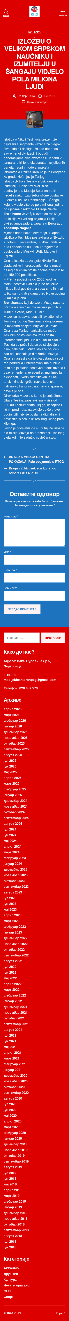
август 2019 (13, 1167)
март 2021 (12, 1058)
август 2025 (13, 754)
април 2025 (12, 777)
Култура (34, 31)
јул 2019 (10, 1172)
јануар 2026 (13, 726)
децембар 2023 (15, 869)
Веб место (10, 588)
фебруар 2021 (15, 1064)
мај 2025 (10, 772)
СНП (7, 1290)
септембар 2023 (16, 886)
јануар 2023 (13, 932)
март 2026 (12, 714)
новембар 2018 (16, 1218)
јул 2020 (10, 1104)
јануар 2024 (13, 863)
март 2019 (12, 1195)
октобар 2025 (14, 743)
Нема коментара (37, 102)
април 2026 (12, 709)
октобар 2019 (14, 1155)
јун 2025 (10, 766)
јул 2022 (10, 966)
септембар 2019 (16, 1161)
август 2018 (13, 1235)
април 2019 (12, 1189)
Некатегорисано (16, 1285)
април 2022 (12, 983)
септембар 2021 (16, 1023)
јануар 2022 (13, 1001)
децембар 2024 (15, 800)
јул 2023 (10, 898)
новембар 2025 (16, 737)
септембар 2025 (16, 749)
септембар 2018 (16, 1230)
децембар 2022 (15, 938)
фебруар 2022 (15, 995)
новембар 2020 (16, 1081)
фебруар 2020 (15, 1132)
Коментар (11, 516)
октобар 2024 (14, 812)
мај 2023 (10, 909)
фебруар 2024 (15, 857)
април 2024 (12, 846)
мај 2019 (10, 1184)
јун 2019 (10, 1178)
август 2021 (13, 1029)
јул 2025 (10, 760)
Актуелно (11, 1268)
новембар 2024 (16, 806)
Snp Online (28, 96)
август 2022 (13, 960)
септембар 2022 (16, 955)
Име (7, 552)
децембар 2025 (15, 731)
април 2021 (12, 1052)
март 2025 (12, 783)
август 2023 (13, 892)
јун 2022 (10, 972)
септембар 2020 (16, 1092)
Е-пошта (10, 570)
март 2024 (12, 852)
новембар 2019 (16, 1149)
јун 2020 (10, 1109)
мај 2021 (10, 1046)
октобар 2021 (14, 1018)
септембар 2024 (16, 817)
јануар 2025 (13, 794)
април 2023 (12, 915)
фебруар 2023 (15, 926)
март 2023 (12, 920)
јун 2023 (10, 903)
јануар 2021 (13, 1069)
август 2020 (13, 1098)
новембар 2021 (16, 1012)
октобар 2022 (14, 949)
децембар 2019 (15, 1144)
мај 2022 (10, 978)
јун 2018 (10, 1247)
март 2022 (12, 989)
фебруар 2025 (15, 789)
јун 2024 (10, 835)
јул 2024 (10, 829)
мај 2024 (10, 840)
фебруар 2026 (15, 720)
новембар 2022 (16, 943)
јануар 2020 (13, 1138)
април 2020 (12, 1121)
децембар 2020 (15, 1075)
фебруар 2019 (15, 1201)
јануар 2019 (13, 1207)
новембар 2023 (16, 875)
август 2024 (13, 823)
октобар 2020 (14, 1086)
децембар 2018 (15, 1212)
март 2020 (12, 1127)
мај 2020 (10, 1115)
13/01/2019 (49, 96)
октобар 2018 (14, 1224)
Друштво (11, 1273)
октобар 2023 (14, 880)
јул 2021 (10, 1035)
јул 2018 (10, 1241)
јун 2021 (10, 1041)
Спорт (9, 1296)
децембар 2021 (15, 1006)
